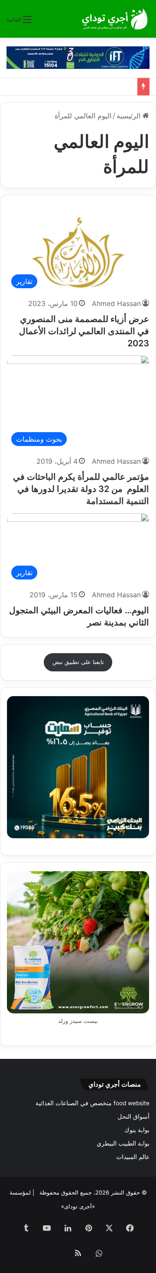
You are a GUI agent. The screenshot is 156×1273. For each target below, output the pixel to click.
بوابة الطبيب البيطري (123, 1143)
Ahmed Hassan (116, 303)
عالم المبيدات (133, 1156)
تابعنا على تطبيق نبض (78, 661)
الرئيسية (130, 115)
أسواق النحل (133, 1116)
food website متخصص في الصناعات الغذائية (93, 1103)
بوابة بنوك (137, 1129)
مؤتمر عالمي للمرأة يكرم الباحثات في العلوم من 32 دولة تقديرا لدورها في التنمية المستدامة (81, 489)
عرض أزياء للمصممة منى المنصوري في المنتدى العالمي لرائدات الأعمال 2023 (84, 331)
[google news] (57, 1254)
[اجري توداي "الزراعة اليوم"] (115, 19)
